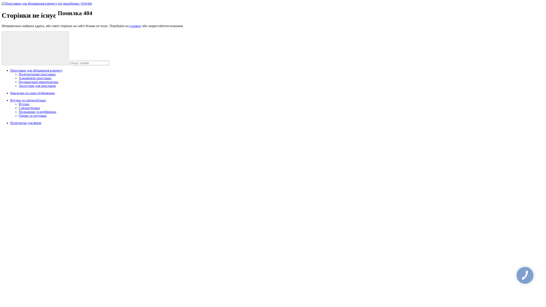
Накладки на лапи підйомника (32, 93)
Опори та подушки (32, 115)
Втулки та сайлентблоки (28, 100)
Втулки (24, 104)
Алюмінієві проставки (35, 78)
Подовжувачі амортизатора (38, 82)
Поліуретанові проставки (37, 74)
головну (135, 26)
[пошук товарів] (35, 48)
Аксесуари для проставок (37, 86)
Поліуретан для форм (25, 123)
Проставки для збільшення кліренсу (36, 70)
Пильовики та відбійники (37, 112)
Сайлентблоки (29, 108)
